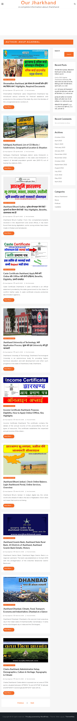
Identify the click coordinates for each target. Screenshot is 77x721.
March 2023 (59, 144)
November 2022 (60, 158)
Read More (7, 107)
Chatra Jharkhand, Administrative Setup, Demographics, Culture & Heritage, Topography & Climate (25, 672)
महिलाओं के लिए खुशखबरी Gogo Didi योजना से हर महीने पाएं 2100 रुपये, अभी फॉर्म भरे (64, 107)
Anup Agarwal (8, 90)
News (57, 200)
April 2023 (58, 140)
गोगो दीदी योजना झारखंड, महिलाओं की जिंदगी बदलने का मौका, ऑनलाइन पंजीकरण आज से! (64, 72)
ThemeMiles (69, 717)
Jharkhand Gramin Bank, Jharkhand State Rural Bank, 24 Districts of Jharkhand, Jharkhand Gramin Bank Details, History (24, 545)
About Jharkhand (9, 79)
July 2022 (58, 171)
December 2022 (61, 154)
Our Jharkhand (38, 3)
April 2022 (58, 181)
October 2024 (60, 137)
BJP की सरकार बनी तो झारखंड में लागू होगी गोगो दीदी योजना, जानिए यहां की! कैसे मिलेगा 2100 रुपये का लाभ (64, 91)
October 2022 (60, 161)
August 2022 (59, 168)
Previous (20, 703)
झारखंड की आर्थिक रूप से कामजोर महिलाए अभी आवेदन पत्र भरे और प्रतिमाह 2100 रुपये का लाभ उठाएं (63, 99)
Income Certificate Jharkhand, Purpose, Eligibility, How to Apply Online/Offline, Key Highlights (23, 413)
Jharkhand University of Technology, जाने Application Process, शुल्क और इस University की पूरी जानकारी (25, 345)
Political (57, 203)
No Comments (31, 90)
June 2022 (58, 175)
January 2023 (59, 151)
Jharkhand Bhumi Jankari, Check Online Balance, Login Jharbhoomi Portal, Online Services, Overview (25, 485)
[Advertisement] (38, 22)
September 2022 (61, 164)
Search (57, 51)
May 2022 (58, 178)
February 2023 (60, 147)
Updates (58, 207)
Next (32, 703)
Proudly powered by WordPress (37, 717)
